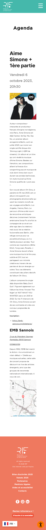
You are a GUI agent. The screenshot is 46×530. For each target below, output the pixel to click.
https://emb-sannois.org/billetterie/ (22, 322)
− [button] (13, 386)
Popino (31, 466)
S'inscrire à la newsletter (23, 515)
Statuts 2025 (22, 478)
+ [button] (13, 383)
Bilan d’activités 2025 (22, 474)
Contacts (22, 491)
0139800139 (15, 344)
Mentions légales (22, 484)
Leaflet (15, 415)
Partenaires (22, 481)
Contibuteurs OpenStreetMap (27, 415)
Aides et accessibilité (22, 488)
